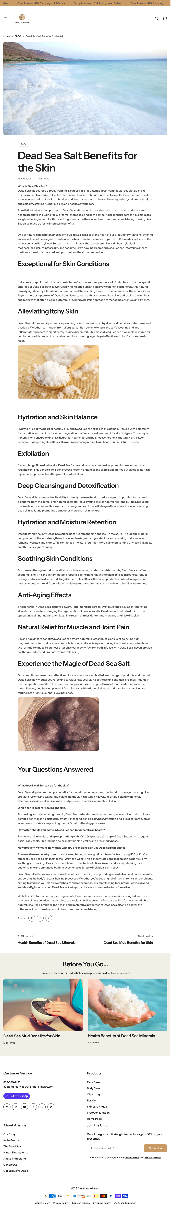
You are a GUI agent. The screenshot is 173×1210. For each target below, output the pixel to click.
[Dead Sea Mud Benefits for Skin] (43, 1005)
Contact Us (10, 1164)
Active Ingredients (15, 1158)
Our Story (9, 1134)
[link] (31, 918)
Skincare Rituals (97, 1106)
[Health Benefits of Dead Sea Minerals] (127, 1005)
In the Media (11, 1140)
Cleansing (93, 1094)
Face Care (93, 1082)
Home (6, 36)
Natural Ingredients (15, 1152)
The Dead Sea (12, 1146)
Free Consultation (98, 1112)
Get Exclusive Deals (15, 1170)
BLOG (18, 36)
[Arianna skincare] (21, 18)
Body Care (93, 1088)
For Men (92, 1100)
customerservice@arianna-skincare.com (28, 1086)
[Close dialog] (166, 1146)
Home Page (94, 1118)
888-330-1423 (11, 1082)
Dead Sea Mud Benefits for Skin (31, 1035)
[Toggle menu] (5, 18)
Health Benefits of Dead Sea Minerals (121, 1035)
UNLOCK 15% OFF (125, 1194)
